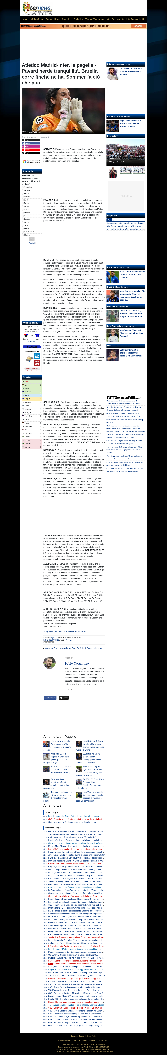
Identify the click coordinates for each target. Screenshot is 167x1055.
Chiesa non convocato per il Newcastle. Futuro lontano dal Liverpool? (78, 893)
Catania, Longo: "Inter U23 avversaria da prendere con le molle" (75, 996)
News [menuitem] (57, 19)
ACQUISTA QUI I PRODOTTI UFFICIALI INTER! (64, 632)
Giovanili (111, 307)
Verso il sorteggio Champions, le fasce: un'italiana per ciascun (76, 925)
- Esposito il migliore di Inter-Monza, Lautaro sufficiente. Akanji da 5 (79, 984)
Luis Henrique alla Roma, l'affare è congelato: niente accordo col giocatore (80, 816)
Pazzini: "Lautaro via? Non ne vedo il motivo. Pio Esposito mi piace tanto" (80, 958)
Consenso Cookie (77, 1036)
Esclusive (111, 267)
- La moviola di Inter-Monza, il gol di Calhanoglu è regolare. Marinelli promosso (84, 1025)
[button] (31, 239)
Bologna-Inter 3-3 (116, 162)
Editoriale (111, 64)
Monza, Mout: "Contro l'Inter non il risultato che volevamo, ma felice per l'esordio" (83, 846)
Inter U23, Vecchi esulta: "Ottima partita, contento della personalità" (77, 849)
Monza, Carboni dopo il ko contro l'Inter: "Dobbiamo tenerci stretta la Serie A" (81, 873)
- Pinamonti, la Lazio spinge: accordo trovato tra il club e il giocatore (79, 905)
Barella (26, 203)
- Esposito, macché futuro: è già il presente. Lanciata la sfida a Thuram (80, 819)
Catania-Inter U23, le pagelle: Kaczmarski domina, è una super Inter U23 (79, 878)
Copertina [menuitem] (66, 19)
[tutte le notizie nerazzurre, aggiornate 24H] (37, 7)
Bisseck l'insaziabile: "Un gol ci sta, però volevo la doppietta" (74, 978)
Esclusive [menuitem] (78, 19)
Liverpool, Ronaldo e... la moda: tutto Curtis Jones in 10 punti (74, 928)
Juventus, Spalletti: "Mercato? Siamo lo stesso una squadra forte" (76, 855)
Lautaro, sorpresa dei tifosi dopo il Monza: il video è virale (76, 964)
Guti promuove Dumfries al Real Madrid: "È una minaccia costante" (77, 931)
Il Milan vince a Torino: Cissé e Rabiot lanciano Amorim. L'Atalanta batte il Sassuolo (84, 852)
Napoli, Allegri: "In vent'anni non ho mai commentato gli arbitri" (75, 870)
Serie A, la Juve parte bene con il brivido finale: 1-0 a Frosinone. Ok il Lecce (81, 881)
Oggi (109, 220)
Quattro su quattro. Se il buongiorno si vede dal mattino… (73, 822)
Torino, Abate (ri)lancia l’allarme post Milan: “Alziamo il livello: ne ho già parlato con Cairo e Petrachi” (124, 450)
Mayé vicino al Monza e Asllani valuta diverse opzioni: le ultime (75, 875)
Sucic (26, 225)
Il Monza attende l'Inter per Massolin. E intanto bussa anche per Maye (78, 961)
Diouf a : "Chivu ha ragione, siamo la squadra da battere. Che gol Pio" (79, 999)
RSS (107, 1040)
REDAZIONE (71, 1040)
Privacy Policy (90, 1036)
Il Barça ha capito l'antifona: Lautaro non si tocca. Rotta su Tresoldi (77, 946)
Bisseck (27, 190)
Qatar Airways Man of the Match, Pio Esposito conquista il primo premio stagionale (83, 884)
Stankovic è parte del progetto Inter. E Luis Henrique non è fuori (76, 937)
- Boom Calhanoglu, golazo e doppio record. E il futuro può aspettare (80, 1008)
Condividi (51, 698)
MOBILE (102, 1040)
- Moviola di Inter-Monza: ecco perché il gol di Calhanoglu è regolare (80, 1011)
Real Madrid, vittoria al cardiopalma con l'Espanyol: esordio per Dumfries (79, 973)
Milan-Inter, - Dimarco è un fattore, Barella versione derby (61, 770)
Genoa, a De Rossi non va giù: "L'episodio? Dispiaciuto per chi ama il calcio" (81, 831)
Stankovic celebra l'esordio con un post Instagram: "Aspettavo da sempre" (80, 914)
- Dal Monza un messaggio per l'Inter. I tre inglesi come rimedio (77, 1014)
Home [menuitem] (24, 19)
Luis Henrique (29, 232)
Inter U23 (111, 346)
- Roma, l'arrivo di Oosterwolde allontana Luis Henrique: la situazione (80, 987)
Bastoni (27, 197)
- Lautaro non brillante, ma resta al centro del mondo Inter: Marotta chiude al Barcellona (88, 1020)
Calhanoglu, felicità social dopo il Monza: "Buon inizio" (72, 837)
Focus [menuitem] (49, 19)
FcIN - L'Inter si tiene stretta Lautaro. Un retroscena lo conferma (132, 274)
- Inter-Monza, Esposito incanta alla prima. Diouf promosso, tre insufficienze (83, 1023)
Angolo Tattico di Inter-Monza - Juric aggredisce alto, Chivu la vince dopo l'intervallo (84, 970)
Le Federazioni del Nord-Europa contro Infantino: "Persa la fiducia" (77, 890)
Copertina (111, 116)
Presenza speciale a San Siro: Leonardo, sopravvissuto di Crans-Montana (80, 952)
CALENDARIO (83, 1040)
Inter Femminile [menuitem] (133, 19)
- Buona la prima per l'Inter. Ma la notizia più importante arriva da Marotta (86, 967)
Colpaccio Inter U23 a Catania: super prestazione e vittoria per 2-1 (76, 887)
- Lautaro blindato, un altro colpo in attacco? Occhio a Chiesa (76, 1005)
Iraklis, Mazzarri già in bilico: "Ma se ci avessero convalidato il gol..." (77, 940)
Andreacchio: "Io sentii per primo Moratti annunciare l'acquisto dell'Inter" (79, 943)
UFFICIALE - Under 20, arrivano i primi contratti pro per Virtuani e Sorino (79, 917)
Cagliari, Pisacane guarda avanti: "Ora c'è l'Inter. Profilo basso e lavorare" (80, 867)
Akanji (26, 193)
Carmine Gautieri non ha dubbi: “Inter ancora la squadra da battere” (77, 934)
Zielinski (27, 209)
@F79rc (69, 640)
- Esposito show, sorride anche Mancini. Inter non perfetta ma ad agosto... (83, 981)
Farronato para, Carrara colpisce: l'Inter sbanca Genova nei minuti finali (79, 899)
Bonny (26, 222)
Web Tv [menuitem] (110, 19)
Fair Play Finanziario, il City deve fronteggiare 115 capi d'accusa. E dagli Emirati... (83, 858)
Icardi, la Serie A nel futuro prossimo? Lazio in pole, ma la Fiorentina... (78, 840)
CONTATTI (93, 1040)
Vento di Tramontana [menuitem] (95, 19)
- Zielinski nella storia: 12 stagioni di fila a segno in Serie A (75, 993)
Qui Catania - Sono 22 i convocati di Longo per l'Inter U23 (73, 955)
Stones (26, 229)
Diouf (26, 200)
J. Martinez (28, 187)
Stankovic (27, 235)
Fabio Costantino (51, 640)
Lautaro (26, 216)
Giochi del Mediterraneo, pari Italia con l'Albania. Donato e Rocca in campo (80, 923)
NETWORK (62, 1040)
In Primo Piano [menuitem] (37, 19)
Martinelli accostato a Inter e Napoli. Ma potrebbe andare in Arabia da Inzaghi (81, 861)
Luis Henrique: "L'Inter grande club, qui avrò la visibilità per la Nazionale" (79, 949)
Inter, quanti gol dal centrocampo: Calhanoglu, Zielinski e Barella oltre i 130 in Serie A (85, 902)
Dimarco (27, 213)
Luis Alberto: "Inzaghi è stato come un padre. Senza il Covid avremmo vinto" (81, 920)
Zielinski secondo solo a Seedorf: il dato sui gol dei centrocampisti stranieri (80, 834)
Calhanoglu (28, 206)
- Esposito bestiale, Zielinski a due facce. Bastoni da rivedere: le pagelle (80, 990)
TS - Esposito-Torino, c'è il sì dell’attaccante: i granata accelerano (76, 975)
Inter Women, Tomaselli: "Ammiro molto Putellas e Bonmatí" (131, 333)
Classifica (27, 377)
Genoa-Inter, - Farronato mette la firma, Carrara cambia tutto (79, 896)
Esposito (27, 219)
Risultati (32, 243)
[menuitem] (143, 19)
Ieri (114, 220)
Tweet (65, 698)
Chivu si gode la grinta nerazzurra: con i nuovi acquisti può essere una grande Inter (84, 843)
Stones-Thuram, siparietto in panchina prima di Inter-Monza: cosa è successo (81, 1002)
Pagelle (52, 638)
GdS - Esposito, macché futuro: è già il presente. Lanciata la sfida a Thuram (133, 226)
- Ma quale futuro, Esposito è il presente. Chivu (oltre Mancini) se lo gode (81, 1017)
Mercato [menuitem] (120, 19)
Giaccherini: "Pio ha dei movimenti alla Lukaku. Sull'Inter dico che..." (77, 864)
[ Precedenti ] (31, 342)
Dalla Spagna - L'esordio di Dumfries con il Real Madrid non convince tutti (80, 908)
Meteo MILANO (32, 347)
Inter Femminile (114, 326)
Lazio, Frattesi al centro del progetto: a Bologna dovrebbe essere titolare (79, 911)
